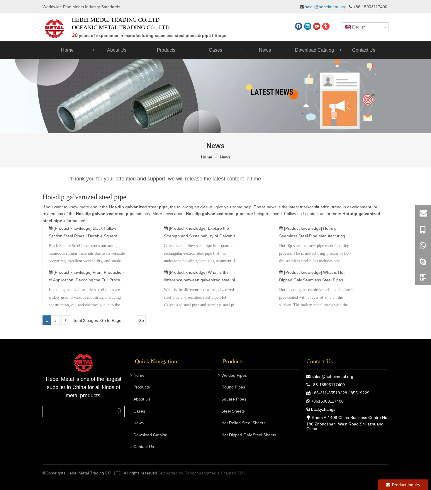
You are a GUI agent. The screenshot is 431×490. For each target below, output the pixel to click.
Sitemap (228, 473)
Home (139, 375)
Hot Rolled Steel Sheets (243, 422)
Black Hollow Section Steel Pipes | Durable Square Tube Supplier (83, 236)
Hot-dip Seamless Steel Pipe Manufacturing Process (312, 236)
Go (141, 320)
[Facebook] (298, 26)
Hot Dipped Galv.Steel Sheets (248, 434)
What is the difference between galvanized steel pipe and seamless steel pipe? (202, 280)
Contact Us (143, 446)
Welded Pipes (234, 375)
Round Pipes (233, 387)
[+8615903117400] (423, 245)
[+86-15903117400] (423, 229)
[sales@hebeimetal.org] (423, 212)
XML (241, 473)
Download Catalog (150, 434)
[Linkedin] (307, 26)
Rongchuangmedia (202, 473)
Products (141, 387)
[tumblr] (326, 26)
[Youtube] (316, 26)
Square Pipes (233, 399)
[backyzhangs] (423, 261)
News (138, 422)
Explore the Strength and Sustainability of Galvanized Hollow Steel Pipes (202, 236)
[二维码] (423, 277)
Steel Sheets (233, 411)
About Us (141, 399)
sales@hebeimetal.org (332, 376)
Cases (139, 411)
